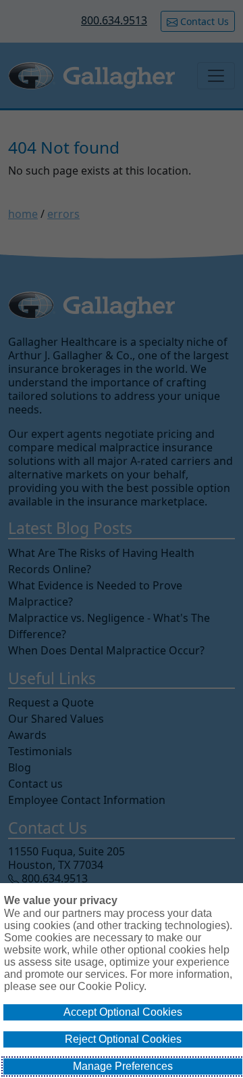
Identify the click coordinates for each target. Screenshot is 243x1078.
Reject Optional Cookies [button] (123, 1039)
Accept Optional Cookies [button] (122, 1012)
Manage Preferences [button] (123, 1066)
